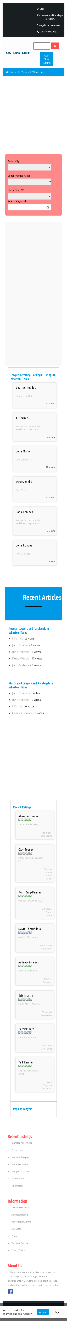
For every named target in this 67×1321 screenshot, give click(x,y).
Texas (25, 72)
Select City (13, 161)
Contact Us (17, 1236)
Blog (41, 8)
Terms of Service (20, 1243)
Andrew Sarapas (20, 1157)
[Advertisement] (33, 114)
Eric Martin (17, 1185)
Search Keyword (17, 201)
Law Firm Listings (48, 31)
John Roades (20, 645)
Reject (58, 1312)
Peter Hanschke (20, 1164)
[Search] (55, 45)
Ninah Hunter (19, 1150)
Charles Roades (22, 713)
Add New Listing (47, 59)
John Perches (20, 652)
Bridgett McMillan (21, 1171)
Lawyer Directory (20, 1207)
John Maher (19, 665)
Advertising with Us (21, 1221)
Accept (43, 1312)
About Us (16, 1228)
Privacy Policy (18, 1250)
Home (13, 72)
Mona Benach (19, 1178)
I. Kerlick (17, 638)
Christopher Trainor (22, 1142)
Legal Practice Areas (49, 25)
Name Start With (17, 190)
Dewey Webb (20, 658)
